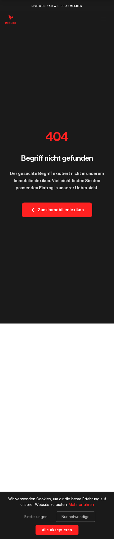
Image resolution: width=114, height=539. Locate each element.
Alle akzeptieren (57, 530)
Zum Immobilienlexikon (61, 210)
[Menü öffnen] (103, 19)
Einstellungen (35, 516)
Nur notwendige (76, 516)
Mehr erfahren (81, 504)
